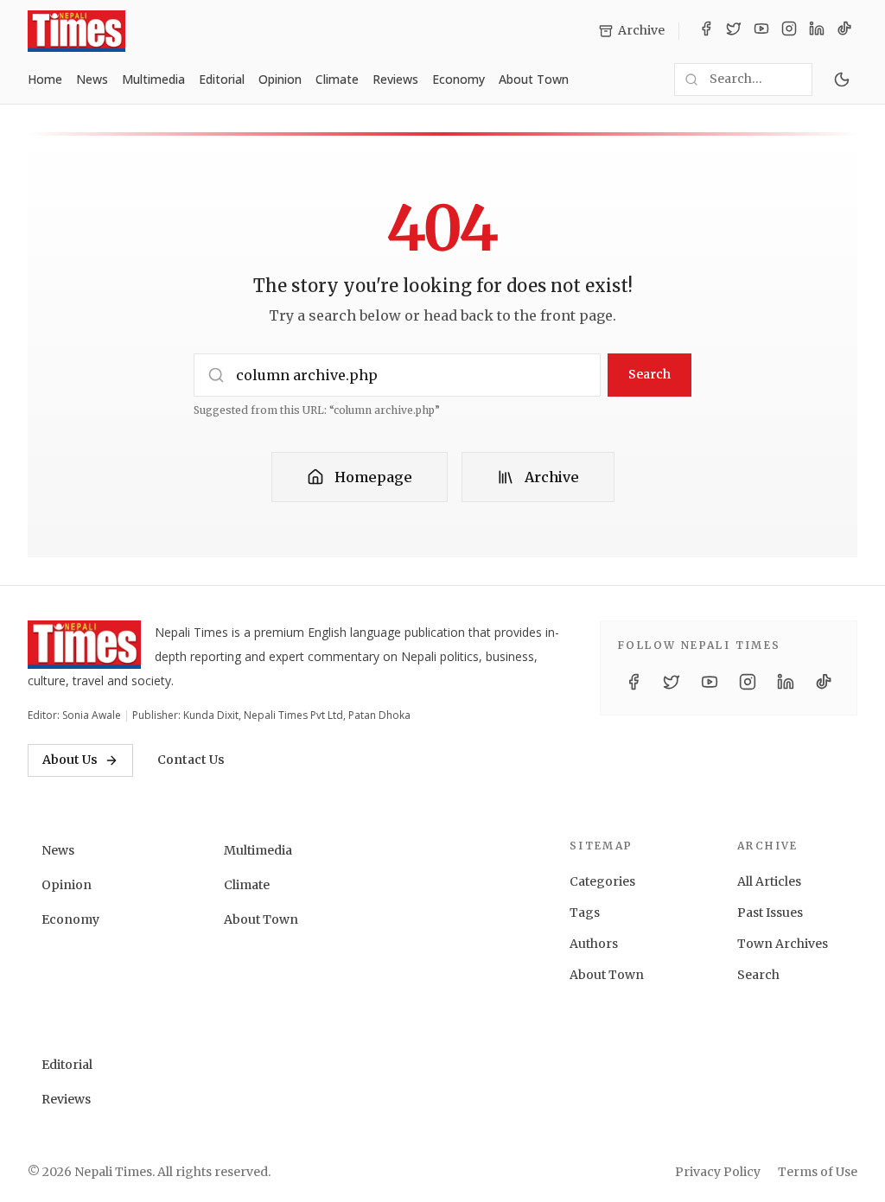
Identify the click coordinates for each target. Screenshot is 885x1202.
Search (649, 374)
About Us (70, 759)
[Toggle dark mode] (841, 79)
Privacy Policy (718, 1172)
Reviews (395, 79)
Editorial (222, 79)
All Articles (769, 881)
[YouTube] (761, 31)
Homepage (373, 477)
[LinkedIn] (817, 31)
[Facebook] (706, 31)
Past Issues (770, 912)
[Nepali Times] (84, 644)
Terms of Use (817, 1172)
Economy (458, 79)
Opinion (280, 79)
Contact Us (191, 759)
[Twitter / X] (734, 31)
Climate (337, 79)
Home (45, 79)
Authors (594, 943)
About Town (534, 79)
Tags (585, 912)
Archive (552, 477)
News (92, 79)
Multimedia (153, 79)
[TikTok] (844, 31)
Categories (602, 881)
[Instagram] (789, 31)
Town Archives (782, 943)
